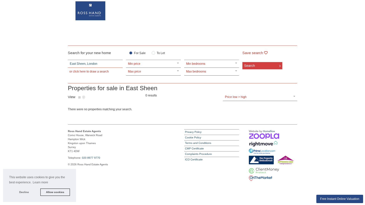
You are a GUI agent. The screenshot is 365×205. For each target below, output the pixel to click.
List (79, 97)
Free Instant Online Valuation (339, 198)
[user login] (282, 10)
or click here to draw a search (89, 71)
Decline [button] (24, 192)
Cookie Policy (193, 137)
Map (83, 97)
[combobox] (95, 64)
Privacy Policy (193, 131)
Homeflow (269, 131)
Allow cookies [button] (55, 192)
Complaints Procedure (198, 153)
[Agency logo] (182, 22)
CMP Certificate (194, 148)
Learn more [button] (40, 182)
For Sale (140, 53)
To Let (161, 53)
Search (249, 66)
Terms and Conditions (198, 142)
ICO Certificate (194, 159)
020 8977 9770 (91, 157)
